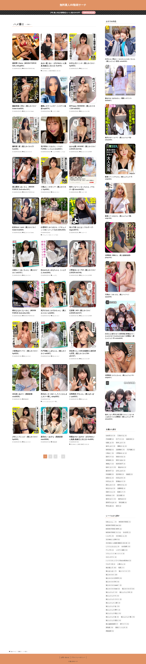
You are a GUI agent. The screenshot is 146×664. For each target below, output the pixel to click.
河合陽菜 (110, 474)
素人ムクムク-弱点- (113, 613)
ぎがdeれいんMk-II (113, 539)
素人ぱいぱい (111, 571)
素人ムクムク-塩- (112, 606)
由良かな (110, 478)
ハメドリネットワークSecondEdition (118, 560)
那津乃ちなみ (111, 502)
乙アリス (120, 439)
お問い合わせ (65, 657)
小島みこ (110, 453)
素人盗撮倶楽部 (112, 624)
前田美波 (110, 450)
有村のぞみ (120, 457)
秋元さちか (110, 488)
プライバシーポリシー (78, 657)
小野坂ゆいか (121, 453)
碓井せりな (122, 485)
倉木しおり (110, 446)
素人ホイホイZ (128, 589)
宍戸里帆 (131, 450)
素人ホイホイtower (113, 589)
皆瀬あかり (120, 481)
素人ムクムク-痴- (112, 617)
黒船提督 (110, 631)
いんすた (110, 536)
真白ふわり (110, 485)
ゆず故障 (126, 546)
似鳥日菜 (130, 439)
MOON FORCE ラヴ (113, 532)
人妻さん (121, 564)
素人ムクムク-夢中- (113, 610)
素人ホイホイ (111, 575)
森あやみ (122, 467)
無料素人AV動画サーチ (73, 4)
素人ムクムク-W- (126, 592)
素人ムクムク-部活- (113, 620)
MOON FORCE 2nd (113, 525)
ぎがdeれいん (121, 536)
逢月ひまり (111, 499)
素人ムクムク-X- (112, 596)
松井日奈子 (120, 464)
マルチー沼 (110, 564)
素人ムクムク (111, 592)
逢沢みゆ (122, 499)
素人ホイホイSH (112, 582)
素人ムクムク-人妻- (113, 603)
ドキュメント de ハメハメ (115, 553)
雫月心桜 (110, 506)
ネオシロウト (111, 557)
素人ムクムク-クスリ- (113, 599)
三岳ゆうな (122, 435)
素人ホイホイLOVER (114, 578)
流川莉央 (120, 474)
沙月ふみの (120, 471)
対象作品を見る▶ (88, 12)
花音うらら (110, 492)
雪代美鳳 (123, 502)
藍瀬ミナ (121, 492)
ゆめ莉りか (110, 435)
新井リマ (110, 457)
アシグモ (110, 550)
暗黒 (121, 568)
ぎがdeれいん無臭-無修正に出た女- (118, 543)
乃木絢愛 (110, 439)
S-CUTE (127, 532)
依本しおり (120, 442)
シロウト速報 (121, 550)
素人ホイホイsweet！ (113, 585)
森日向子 (110, 471)
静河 (118, 506)
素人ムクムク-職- (128, 617)
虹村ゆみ (110, 495)
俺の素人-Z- (111, 568)
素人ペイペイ (124, 571)
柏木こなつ (111, 467)
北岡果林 (120, 450)
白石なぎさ (120, 478)
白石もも (110, 481)
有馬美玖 (110, 460)
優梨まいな (122, 446)
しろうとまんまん (112, 546)
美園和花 (121, 488)
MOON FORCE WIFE (114, 529)
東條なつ (110, 464)
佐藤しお (110, 442)
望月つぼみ (120, 460)
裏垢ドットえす (121, 627)
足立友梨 (121, 495)
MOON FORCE (125, 522)
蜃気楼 (109, 627)
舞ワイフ (124, 624)
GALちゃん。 (111, 522)
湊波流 (129, 474)
